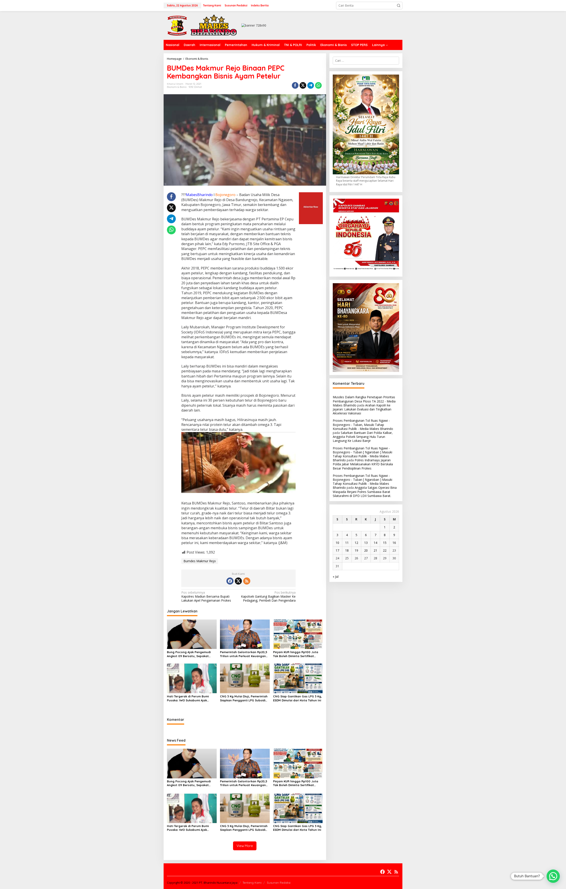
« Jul (335, 576)
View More (245, 846)
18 (347, 550)
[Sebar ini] (295, 85)
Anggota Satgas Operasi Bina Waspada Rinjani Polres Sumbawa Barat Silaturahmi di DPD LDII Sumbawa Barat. (365, 492)
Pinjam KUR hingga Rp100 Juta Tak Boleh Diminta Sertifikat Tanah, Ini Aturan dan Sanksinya (296, 654)
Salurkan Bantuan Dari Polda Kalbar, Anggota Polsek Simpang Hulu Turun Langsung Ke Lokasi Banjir (363, 437)
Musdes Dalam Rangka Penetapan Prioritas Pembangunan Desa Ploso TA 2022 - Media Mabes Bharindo (364, 401)
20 (366, 550)
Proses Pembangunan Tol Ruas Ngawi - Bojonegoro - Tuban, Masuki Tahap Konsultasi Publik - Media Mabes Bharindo (363, 425)
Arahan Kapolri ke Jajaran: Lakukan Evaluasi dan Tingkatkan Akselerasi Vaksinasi (362, 409)
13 (366, 543)
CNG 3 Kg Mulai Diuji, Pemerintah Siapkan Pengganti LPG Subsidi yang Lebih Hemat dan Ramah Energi (244, 698)
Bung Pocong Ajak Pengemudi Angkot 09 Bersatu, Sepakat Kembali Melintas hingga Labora (191, 654)
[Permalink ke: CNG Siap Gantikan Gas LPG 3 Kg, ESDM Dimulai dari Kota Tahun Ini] (298, 678)
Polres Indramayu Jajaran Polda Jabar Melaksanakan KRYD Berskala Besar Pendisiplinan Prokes (363, 464)
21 (375, 550)
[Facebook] (229, 581)
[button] (398, 5)
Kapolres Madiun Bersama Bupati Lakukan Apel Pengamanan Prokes (206, 596)
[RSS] (246, 581)
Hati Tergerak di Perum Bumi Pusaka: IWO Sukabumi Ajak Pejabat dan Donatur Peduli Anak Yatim (191, 698)
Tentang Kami (252, 882)
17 (337, 550)
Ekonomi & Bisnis (176, 87)
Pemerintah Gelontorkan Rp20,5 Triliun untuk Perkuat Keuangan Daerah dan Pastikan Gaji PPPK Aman (243, 654)
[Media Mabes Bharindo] (202, 25)
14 (375, 543)
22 (384, 550)
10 (337, 543)
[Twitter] (238, 581)
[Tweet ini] (303, 85)
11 (347, 543)
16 (394, 543)
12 (356, 543)
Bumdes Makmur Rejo (200, 561)
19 (356, 550)
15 (384, 543)
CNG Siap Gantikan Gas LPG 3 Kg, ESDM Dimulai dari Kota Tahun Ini (297, 698)
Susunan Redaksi (279, 882)
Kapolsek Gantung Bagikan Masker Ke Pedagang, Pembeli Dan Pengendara (268, 596)
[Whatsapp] (318, 85)
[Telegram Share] (310, 85)
